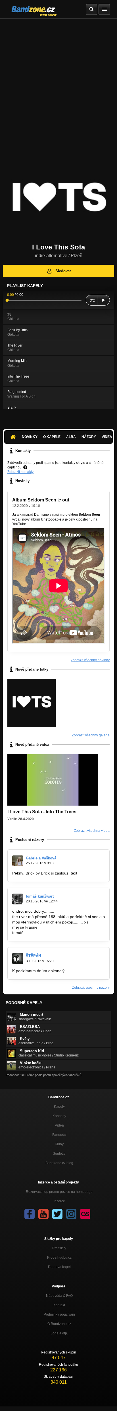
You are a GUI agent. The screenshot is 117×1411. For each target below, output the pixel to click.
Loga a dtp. (59, 1333)
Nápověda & (59, 1296)
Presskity (59, 1248)
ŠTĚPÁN (33, 956)
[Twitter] (57, 1214)
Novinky (29, 437)
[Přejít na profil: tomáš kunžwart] (17, 899)
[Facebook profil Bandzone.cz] (29, 1214)
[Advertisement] (58, 80)
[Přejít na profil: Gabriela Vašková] (17, 860)
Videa (59, 1125)
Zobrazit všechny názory (91, 988)
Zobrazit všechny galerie (91, 735)
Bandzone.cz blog (59, 1163)
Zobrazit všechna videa (92, 831)
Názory (89, 437)
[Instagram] (71, 1214)
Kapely (59, 1107)
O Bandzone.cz (59, 1324)
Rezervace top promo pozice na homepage (59, 1192)
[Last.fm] (85, 1214)
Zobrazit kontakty (20, 472)
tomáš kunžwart (40, 896)
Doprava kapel (59, 1267)
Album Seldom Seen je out (40, 499)
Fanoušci (59, 1135)
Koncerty (59, 1116)
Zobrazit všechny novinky (90, 660)
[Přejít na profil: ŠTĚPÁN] (17, 958)
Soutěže (59, 1154)
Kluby (59, 1144)
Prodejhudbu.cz (59, 1258)
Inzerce (59, 1201)
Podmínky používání (59, 1314)
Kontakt (59, 1305)
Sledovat (63, 271)
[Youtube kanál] (43, 1214)
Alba (71, 437)
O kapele (51, 437)
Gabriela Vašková (41, 858)
